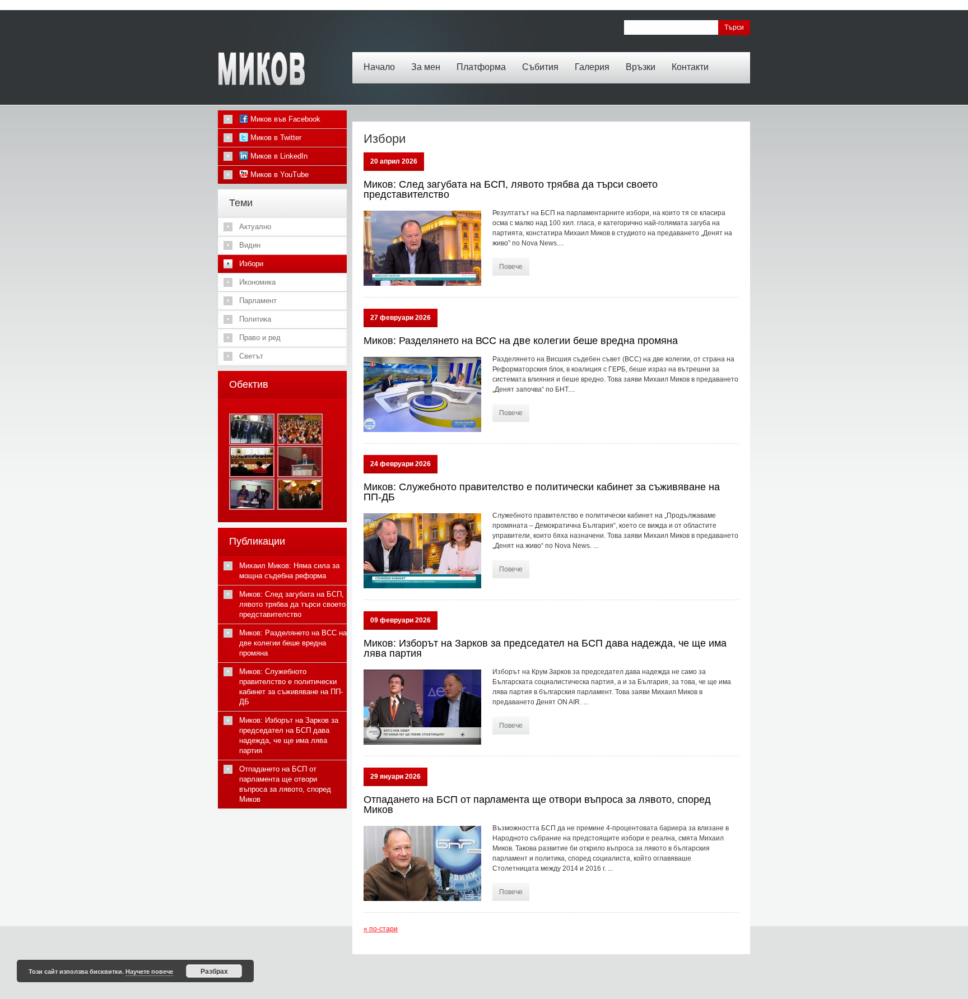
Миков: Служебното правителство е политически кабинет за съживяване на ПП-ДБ (542, 492)
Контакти (690, 67)
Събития (540, 67)
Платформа (481, 67)
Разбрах (214, 971)
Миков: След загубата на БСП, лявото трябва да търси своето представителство (511, 189)
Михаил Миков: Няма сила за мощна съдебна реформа (289, 570)
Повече (511, 267)
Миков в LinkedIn (278, 156)
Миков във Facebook (284, 119)
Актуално (255, 226)
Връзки (640, 67)
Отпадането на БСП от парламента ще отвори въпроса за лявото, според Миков (537, 804)
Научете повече (149, 971)
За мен (425, 67)
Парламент (258, 300)
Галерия (592, 67)
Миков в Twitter (274, 137)
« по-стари (381, 929)
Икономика (257, 282)
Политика (255, 319)
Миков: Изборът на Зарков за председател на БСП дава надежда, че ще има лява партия (545, 648)
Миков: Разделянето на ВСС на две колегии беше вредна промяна (521, 340)
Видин (249, 245)
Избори (251, 263)
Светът (251, 356)
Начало (379, 67)
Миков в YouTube (278, 174)
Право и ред (260, 337)
